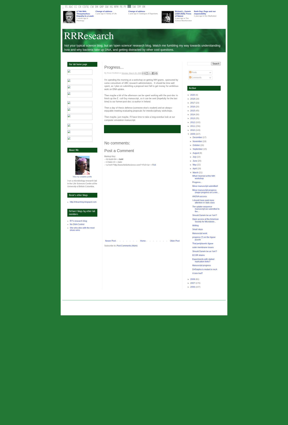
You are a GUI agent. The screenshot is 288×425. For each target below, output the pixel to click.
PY (125, 7)
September (198, 149)
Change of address (104, 11)
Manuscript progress (201, 265)
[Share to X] (150, 73)
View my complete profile (82, 177)
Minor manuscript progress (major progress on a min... (205, 191)
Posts (194, 72)
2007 (193, 283)
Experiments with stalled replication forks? (203, 260)
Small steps (197, 229)
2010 (193, 130)
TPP (139, 7)
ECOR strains (198, 255)
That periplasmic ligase (202, 243)
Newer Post (110, 241)
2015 (193, 111)
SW (134, 7)
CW (92, 7)
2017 (193, 103)
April (195, 168)
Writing (195, 225)
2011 (193, 126)
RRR (129, 7)
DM (96, 7)
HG (111, 7)
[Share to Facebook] (153, 73)
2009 (193, 134)
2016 (193, 106)
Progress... (197, 182)
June (195, 161)
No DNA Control (77, 224)
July (195, 157)
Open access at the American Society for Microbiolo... (205, 220)
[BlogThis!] (146, 73)
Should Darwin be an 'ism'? (204, 215)
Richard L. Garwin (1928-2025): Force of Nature (183, 13)
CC (75, 7)
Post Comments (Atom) (127, 246)
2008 (193, 279)
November (198, 141)
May (195, 165)
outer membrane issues (203, 247)
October (196, 145)
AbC (71, 7)
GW (106, 7)
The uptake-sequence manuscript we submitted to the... (206, 209)
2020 (193, 95)
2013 (193, 118)
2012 (193, 122)
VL (87, 7)
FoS (154, 165)
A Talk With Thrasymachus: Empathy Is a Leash (85, 13)
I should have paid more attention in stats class (203, 201)
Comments (196, 77)
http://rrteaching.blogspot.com (83, 202)
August (196, 153)
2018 (193, 99)
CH (79, 7)
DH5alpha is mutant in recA (204, 269)
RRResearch (89, 35)
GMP (102, 7)
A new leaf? (197, 273)
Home (143, 241)
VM (143, 7)
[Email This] (143, 73)
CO (83, 7)
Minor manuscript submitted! (205, 186)
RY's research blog (78, 221)
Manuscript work (199, 233)
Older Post (175, 241)
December (198, 137)
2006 (193, 287)
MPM (116, 7)
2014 (193, 114)
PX (121, 7)
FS (66, 7)
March (196, 172)
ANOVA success (199, 196)
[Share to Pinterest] (156, 73)
